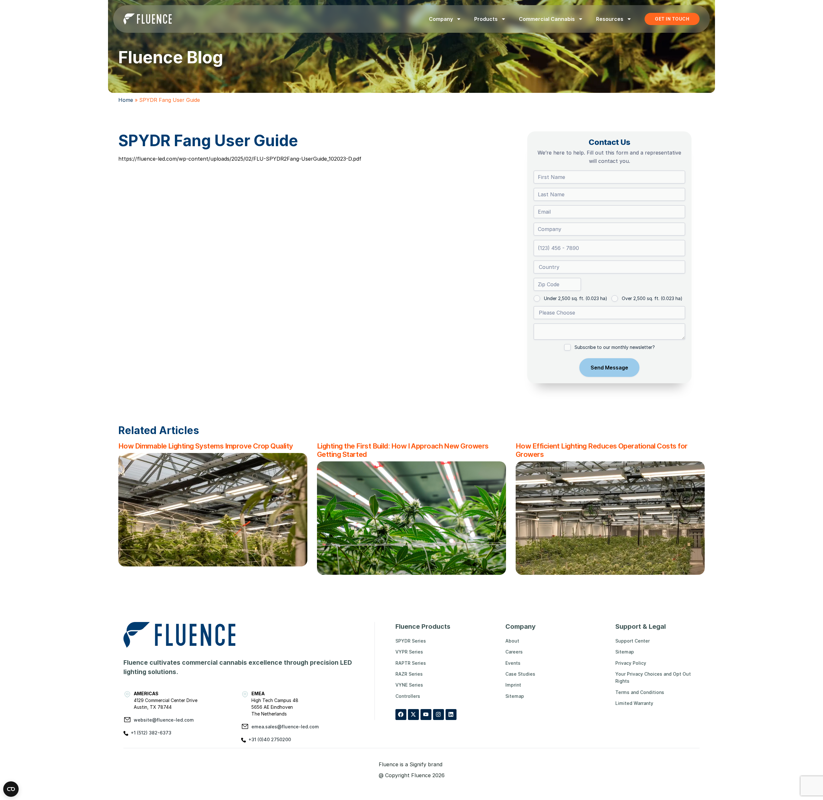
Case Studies (520, 674)
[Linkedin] (451, 714)
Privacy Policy (630, 663)
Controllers (407, 696)
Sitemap (514, 696)
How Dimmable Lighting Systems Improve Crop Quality (205, 446)
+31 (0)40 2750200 (270, 739)
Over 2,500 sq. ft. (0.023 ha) (652, 298)
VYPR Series (409, 651)
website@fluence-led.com (164, 720)
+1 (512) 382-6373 (151, 732)
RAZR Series (409, 674)
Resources (609, 19)
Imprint (513, 685)
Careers (514, 651)
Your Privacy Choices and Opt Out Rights (653, 677)
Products (486, 19)
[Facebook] (400, 714)
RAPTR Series (410, 663)
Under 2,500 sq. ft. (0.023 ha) (575, 298)
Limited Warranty (634, 703)
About (512, 641)
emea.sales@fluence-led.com (285, 726)
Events (512, 663)
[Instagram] (438, 714)
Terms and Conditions (639, 692)
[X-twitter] (413, 714)
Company (441, 19)
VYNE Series (409, 685)
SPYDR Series (410, 641)
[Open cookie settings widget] (11, 789)
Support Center (632, 641)
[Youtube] (426, 714)
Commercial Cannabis (547, 19)
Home (125, 100)
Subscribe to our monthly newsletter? (614, 347)
